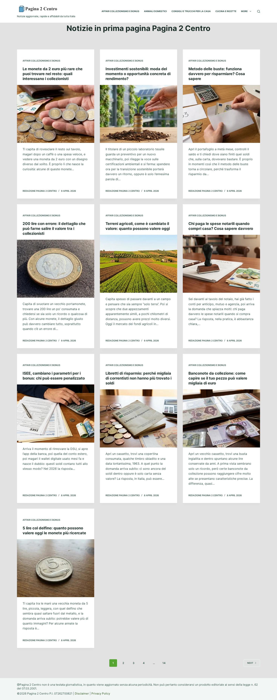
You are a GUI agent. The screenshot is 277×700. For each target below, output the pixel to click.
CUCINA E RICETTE (225, 11)
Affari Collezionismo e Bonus (41, 60)
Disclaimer (82, 693)
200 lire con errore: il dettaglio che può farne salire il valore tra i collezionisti (54, 228)
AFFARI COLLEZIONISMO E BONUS (120, 11)
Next (250, 662)
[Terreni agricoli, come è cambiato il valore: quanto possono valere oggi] (138, 264)
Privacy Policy (100, 693)
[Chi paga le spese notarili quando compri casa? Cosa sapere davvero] (221, 264)
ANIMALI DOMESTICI (155, 11)
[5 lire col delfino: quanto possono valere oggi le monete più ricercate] (55, 568)
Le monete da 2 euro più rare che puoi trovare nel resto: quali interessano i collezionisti (53, 74)
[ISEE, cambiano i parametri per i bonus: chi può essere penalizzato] (55, 413)
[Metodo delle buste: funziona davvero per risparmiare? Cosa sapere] (221, 114)
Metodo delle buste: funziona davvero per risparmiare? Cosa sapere (216, 74)
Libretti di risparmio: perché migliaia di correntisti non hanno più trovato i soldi (138, 378)
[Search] (258, 11)
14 (163, 663)
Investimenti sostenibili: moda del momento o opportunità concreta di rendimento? (138, 74)
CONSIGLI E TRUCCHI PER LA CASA (191, 11)
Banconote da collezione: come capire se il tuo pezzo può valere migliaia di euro (217, 378)
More (244, 11)
